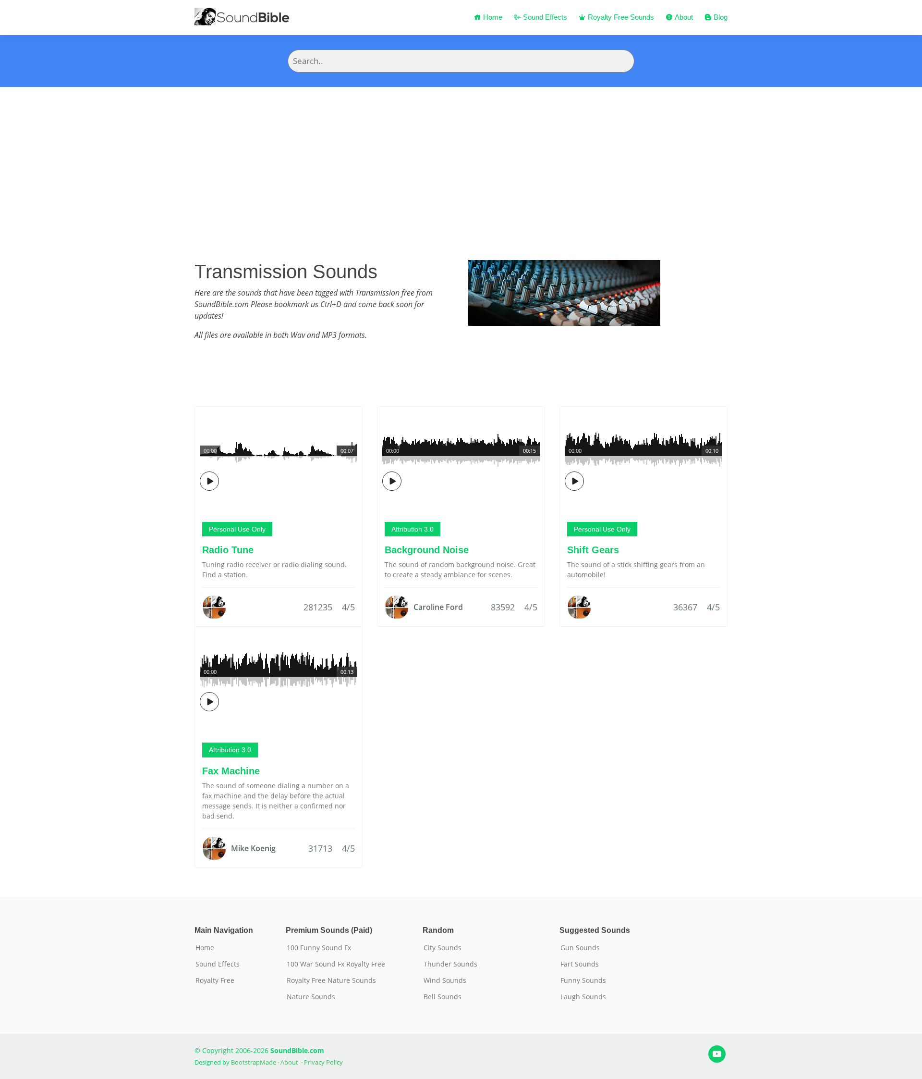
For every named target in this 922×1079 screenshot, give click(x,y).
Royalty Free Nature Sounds (331, 980)
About (683, 17)
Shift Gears (593, 550)
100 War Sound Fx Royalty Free (336, 964)
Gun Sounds (580, 947)
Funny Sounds (583, 980)
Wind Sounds (445, 980)
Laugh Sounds (583, 996)
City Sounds (442, 947)
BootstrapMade (253, 1062)
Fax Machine (231, 771)
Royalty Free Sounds (620, 17)
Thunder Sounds (450, 964)
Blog (720, 17)
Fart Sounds (579, 964)
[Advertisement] (461, 159)
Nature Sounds (311, 996)
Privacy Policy (323, 1062)
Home (491, 17)
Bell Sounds (442, 996)
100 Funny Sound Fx (319, 947)
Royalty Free (214, 980)
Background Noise (427, 550)
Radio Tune (228, 550)
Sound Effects (544, 17)
